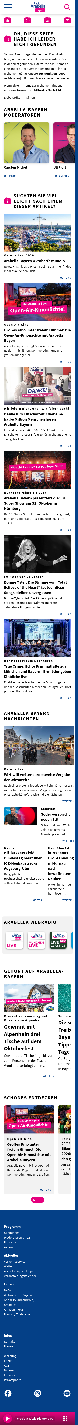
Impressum (11, 1372)
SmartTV (10, 1302)
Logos (8, 1358)
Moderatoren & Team (18, 1235)
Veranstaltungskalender (20, 1273)
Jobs (7, 1348)
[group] (14, 938)
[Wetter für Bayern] (7, 20)
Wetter (8, 1263)
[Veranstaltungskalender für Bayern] (67, 20)
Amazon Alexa (13, 1307)
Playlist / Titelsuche (17, 1311)
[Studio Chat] (27, 20)
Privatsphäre (12, 1377)
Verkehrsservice (14, 1259)
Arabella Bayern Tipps (18, 1268)
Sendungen (12, 1230)
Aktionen (10, 1244)
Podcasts (10, 1239)
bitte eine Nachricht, (48, 90)
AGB (7, 1363)
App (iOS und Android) (19, 1297)
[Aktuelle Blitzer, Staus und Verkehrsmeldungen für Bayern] (47, 20)
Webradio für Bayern (18, 1292)
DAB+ (7, 1287)
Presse (8, 1344)
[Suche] (67, 7)
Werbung (10, 1353)
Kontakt (9, 1339)
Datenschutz (12, 1368)
